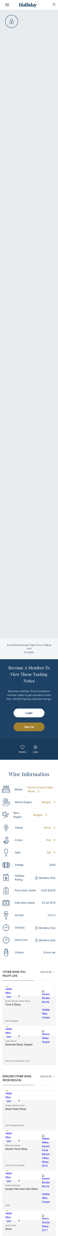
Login (29, 713)
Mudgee (46, 802)
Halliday (29, 4)
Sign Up (29, 727)
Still (49, 852)
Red (48, 840)
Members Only (46, 878)
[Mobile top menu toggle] (7, 5)
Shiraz (47, 827)
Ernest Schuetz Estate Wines (40, 789)
